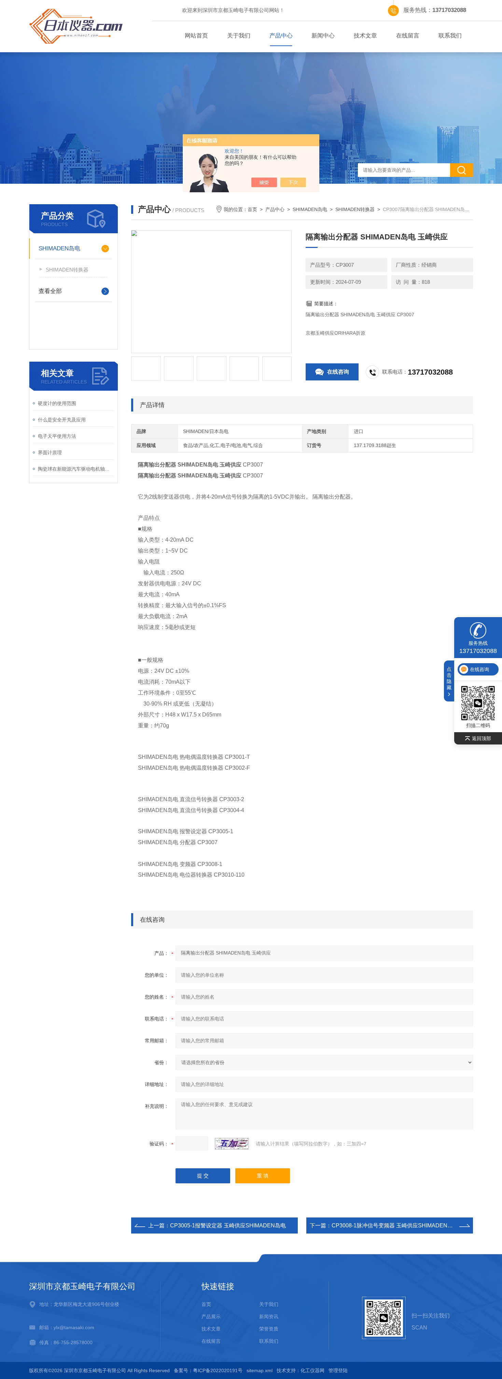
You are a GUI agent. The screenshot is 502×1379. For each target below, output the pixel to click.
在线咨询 (338, 372)
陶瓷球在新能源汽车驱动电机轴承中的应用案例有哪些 (76, 469)
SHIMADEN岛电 (59, 248)
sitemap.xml (260, 1370)
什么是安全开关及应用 (62, 419)
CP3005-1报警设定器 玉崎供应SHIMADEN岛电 (228, 1225)
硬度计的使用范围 (57, 403)
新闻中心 (323, 35)
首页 (252, 209)
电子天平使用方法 (57, 436)
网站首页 (196, 35)
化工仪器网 (312, 1370)
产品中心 (281, 35)
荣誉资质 (268, 1329)
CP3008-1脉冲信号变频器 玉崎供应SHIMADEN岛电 (395, 1225)
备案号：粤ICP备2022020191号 (208, 1370)
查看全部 (50, 291)
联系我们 (450, 35)
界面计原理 (50, 452)
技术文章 (365, 35)
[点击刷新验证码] (232, 1144)
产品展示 (211, 1316)
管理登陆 (338, 1370)
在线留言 (407, 35)
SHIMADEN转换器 (67, 270)
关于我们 (238, 35)
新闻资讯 (268, 1316)
